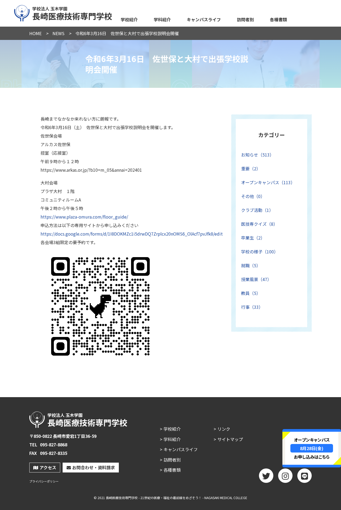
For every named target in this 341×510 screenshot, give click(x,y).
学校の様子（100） (259, 251)
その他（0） (253, 196)
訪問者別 (245, 19)
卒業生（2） (253, 238)
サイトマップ (230, 439)
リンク (223, 429)
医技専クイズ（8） (259, 224)
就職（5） (251, 265)
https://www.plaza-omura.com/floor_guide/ (84, 216)
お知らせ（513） (257, 154)
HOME (35, 33)
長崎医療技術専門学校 (72, 12)
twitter (266, 475)
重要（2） (251, 168)
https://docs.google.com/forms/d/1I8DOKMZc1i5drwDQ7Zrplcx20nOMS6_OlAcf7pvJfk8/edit (131, 234)
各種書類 (278, 19)
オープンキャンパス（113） (268, 182)
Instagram (285, 475)
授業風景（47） (256, 279)
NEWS (58, 33)
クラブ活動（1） (257, 210)
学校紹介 (129, 19)
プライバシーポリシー (44, 481)
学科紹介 (162, 19)
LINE (304, 475)
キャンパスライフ (204, 19)
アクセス (47, 467)
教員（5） (251, 293)
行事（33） (252, 307)
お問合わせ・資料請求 (93, 467)
